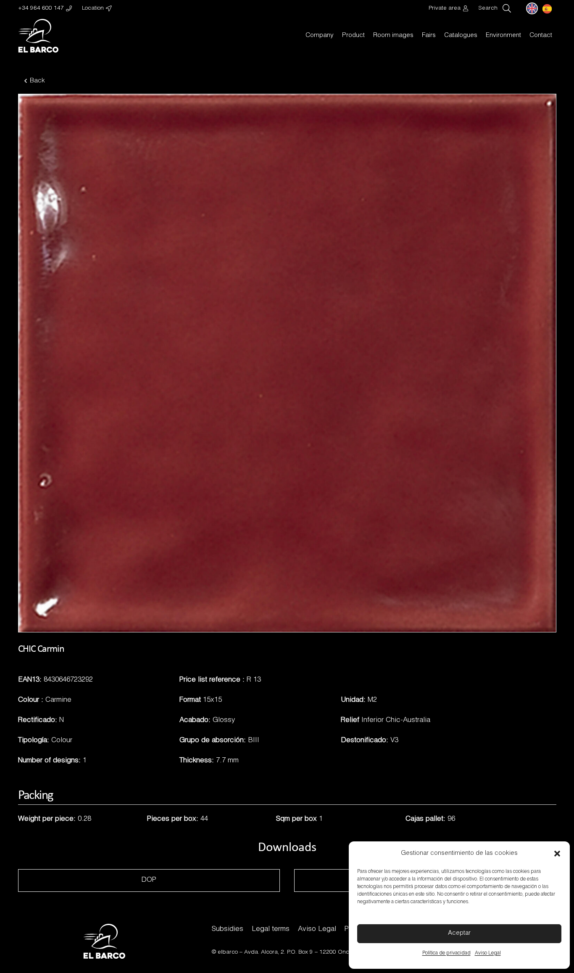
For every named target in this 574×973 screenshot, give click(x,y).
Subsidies (227, 929)
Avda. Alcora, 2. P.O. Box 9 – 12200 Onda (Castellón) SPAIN (322, 952)
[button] (557, 853)
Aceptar (459, 933)
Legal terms (271, 929)
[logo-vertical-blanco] (38, 36)
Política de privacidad (446, 953)
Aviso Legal (488, 953)
